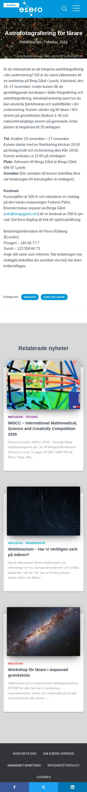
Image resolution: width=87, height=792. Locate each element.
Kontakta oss (24, 753)
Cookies (44, 777)
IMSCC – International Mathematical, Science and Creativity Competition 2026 (42, 428)
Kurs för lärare (54, 297)
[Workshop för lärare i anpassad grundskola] (43, 631)
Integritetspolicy (64, 765)
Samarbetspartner (24, 765)
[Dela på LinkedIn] (72, 787)
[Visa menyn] (77, 9)
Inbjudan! (30, 297)
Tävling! (31, 417)
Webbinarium (35, 543)
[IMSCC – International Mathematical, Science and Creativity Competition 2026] (43, 384)
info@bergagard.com (21, 214)
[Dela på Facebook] (14, 787)
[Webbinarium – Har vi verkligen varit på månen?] (43, 511)
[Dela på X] (43, 787)
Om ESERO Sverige (58, 753)
